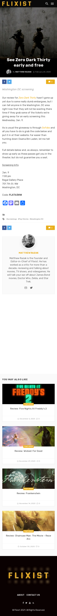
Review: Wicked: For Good (28, 451)
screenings (12, 219)
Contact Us (33, 595)
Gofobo (46, 127)
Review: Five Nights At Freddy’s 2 (28, 408)
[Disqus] (28, 336)
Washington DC (37, 219)
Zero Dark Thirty (27, 97)
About (20, 595)
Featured (28, 404)
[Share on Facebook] (4, 82)
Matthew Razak (23, 72)
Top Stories (23, 219)
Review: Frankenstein (28, 493)
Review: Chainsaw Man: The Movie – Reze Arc (28, 537)
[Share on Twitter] (9, 82)
